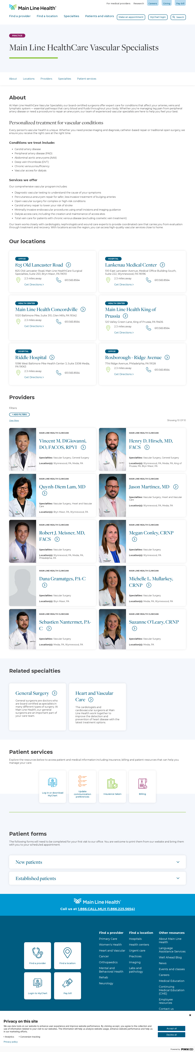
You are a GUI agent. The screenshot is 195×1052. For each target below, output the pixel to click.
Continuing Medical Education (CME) (171, 990)
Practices (135, 956)
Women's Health (110, 944)
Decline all (172, 1034)
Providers (46, 78)
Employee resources (166, 1001)
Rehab (103, 977)
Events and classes (172, 969)
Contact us (166, 1009)
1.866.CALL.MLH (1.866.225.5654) (106, 909)
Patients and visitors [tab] (99, 16)
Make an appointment (131, 17)
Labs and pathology (136, 969)
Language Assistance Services (172, 949)
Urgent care (137, 950)
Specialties (64, 78)
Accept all (172, 1028)
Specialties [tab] (71, 16)
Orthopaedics (108, 962)
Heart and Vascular (112, 950)
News (163, 963)
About (13, 78)
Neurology (106, 983)
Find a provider (111, 933)
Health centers (139, 944)
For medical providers (118, 3)
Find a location (141, 933)
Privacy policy (11, 1042)
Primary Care (108, 939)
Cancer (104, 956)
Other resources (172, 933)
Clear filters (14, 420)
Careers (153, 3)
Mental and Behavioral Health (111, 969)
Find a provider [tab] (20, 16)
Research (138, 3)
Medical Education (171, 981)
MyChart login (158, 17)
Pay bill (180, 3)
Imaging (135, 962)
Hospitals (135, 939)
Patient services (86, 78)
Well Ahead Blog (170, 957)
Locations (28, 78)
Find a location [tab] (47, 16)
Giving (166, 3)
